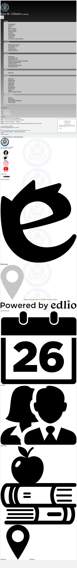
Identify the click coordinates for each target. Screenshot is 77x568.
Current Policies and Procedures (15, 38)
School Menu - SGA (13, 46)
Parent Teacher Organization (15, 65)
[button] (6, 21)
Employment (7, 176)
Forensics (10, 97)
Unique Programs (12, 49)
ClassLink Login (8, 114)
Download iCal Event (20, 131)
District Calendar (5, 134)
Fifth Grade (11, 84)
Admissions (11, 25)
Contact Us (10, 37)
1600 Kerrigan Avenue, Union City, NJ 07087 (35, 299)
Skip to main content (5, 2)
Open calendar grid (17, 136)
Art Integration (11, 35)
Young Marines (11, 102)
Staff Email (6, 111)
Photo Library (11, 99)
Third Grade (11, 81)
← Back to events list (7, 136)
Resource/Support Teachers (14, 91)
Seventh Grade (11, 87)
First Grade (10, 78)
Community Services (13, 50)
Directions (32, 559)
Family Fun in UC (12, 63)
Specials (10, 90)
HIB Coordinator (12, 30)
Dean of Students (12, 28)
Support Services (12, 31)
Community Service (13, 66)
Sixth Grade (11, 85)
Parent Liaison (11, 34)
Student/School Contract (14, 44)
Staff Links (10, 72)
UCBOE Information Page (14, 62)
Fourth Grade (11, 83)
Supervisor (10, 32)
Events (2, 133)
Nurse (9, 27)
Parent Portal (11, 56)
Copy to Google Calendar (7, 131)
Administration (11, 24)
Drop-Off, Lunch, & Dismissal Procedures (18, 60)
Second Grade (11, 80)
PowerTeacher (7, 113)
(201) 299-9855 (53, 299)
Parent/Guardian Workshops (15, 100)
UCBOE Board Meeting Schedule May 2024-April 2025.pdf (14, 130)
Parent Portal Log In (13, 58)
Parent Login (7, 110)
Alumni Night (11, 47)
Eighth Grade (11, 88)
